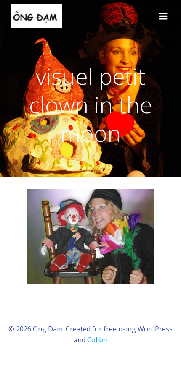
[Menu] (163, 16)
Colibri (97, 339)
